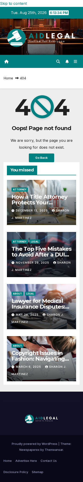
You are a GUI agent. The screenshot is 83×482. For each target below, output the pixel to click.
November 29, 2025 (33, 262)
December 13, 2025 (32, 210)
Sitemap (37, 472)
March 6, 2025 (29, 366)
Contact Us (49, 460)
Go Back (41, 157)
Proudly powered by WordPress (35, 444)
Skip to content (13, 3)
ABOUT (17, 293)
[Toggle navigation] (75, 61)
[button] (58, 61)
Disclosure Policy (15, 472)
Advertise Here (26, 460)
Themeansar (54, 449)
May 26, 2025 (27, 314)
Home (8, 78)
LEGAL (35, 241)
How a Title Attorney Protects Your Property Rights (39, 202)
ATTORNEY (20, 189)
